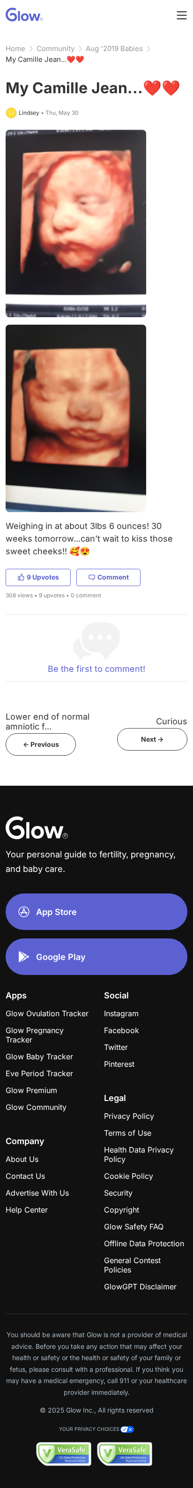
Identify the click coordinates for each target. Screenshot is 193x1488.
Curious (171, 721)
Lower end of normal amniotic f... (47, 721)
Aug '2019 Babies (114, 48)
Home (15, 48)
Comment (113, 577)
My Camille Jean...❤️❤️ (45, 59)
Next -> (152, 739)
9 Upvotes (43, 577)
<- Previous (41, 744)
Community (55, 48)
